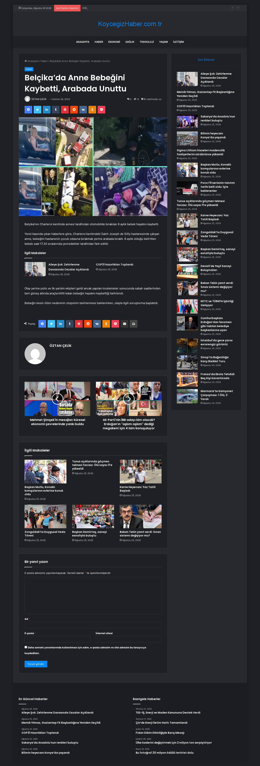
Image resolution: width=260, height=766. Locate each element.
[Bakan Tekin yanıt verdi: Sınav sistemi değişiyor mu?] (141, 516)
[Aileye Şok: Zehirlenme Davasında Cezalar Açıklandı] (35, 269)
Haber (99, 41)
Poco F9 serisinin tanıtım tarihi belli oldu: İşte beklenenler (218, 187)
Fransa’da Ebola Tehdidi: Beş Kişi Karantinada (218, 376)
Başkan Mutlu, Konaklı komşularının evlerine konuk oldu (44, 490)
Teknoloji (147, 41)
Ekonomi (114, 41)
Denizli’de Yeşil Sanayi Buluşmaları (216, 268)
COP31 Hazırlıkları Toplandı (98, 8)
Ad (27, 618)
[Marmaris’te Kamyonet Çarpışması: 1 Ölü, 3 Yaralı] (187, 396)
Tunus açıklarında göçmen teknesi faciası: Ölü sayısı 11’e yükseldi (92, 465)
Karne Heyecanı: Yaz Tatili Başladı (138, 489)
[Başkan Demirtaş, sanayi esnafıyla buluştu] (93, 516)
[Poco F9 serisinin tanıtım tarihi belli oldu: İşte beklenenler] (187, 188)
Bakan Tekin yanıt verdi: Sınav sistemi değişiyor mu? (140, 533)
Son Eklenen (206, 59)
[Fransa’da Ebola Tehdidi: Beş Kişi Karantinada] (187, 379)
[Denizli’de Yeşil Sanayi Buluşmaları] (187, 271)
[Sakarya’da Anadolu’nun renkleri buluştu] (187, 122)
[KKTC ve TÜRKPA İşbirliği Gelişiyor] (187, 306)
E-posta (30, 633)
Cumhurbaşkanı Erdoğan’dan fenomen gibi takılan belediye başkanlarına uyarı (216, 324)
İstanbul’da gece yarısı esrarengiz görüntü (217, 342)
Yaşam (163, 41)
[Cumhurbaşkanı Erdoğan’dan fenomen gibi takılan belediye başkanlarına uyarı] (187, 323)
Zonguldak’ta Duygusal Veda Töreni (45, 533)
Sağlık (129, 41)
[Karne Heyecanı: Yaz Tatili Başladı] (141, 471)
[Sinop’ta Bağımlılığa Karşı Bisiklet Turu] (187, 362)
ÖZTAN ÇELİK (38, 99)
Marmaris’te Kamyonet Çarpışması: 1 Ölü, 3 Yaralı (217, 395)
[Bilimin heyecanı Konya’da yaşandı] (187, 138)
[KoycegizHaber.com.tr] (130, 24)
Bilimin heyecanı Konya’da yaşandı (213, 135)
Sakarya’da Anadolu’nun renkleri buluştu (218, 118)
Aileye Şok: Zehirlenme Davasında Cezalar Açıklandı (216, 78)
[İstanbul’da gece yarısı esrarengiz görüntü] (187, 345)
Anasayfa (82, 41)
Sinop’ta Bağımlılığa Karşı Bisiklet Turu (215, 359)
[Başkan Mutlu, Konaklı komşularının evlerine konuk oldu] (45, 471)
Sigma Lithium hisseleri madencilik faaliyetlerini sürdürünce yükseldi (201, 152)
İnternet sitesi (104, 633)
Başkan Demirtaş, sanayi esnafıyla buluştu (89, 533)
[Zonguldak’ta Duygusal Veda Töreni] (45, 516)
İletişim (178, 41)
